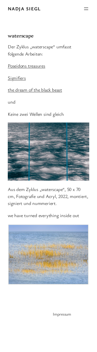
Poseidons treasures (26, 66)
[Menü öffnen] (86, 9)
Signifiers (17, 78)
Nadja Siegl (24, 8)
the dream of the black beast (35, 90)
